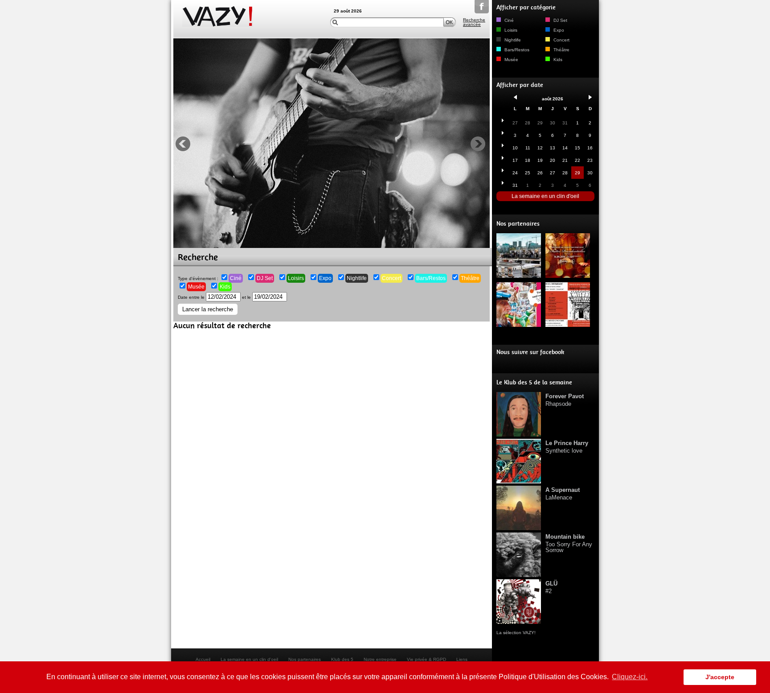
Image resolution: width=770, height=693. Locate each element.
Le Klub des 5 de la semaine (534, 382)
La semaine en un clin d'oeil (545, 196)
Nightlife (357, 278)
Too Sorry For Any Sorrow (568, 543)
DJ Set (265, 278)
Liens (461, 659)
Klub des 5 (342, 659)
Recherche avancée (474, 22)
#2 (551, 587)
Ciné (236, 278)
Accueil (203, 659)
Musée (196, 287)
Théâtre (470, 278)
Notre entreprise (380, 659)
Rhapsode (564, 400)
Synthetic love (566, 447)
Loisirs (296, 278)
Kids (225, 287)
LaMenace (562, 494)
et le (247, 297)
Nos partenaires (518, 223)
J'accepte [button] (719, 677)
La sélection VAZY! (516, 632)
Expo (325, 278)
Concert (391, 278)
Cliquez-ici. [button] (629, 677)
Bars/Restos (431, 278)
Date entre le (192, 297)
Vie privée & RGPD (426, 659)
